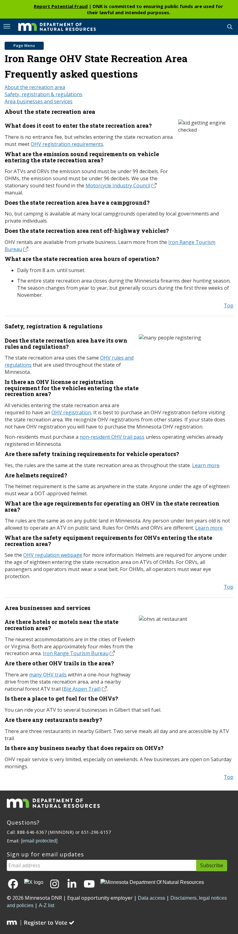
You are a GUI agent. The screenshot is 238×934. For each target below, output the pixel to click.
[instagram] (54, 884)
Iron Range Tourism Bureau (75, 653)
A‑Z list (46, 905)
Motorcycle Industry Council (118, 185)
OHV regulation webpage (52, 555)
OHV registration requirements (67, 144)
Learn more (205, 465)
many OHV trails (48, 674)
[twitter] (33, 882)
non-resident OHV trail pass (112, 436)
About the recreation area (35, 87)
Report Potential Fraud (61, 6)
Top (228, 305)
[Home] (52, 26)
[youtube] (89, 884)
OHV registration (71, 412)
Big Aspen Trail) (82, 688)
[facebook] (13, 884)
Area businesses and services (39, 101)
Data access (151, 898)
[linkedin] (72, 884)
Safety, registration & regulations (43, 94)
